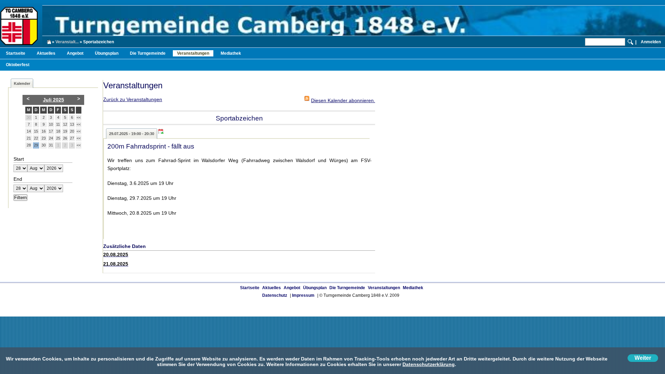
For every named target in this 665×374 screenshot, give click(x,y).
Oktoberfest (17, 64)
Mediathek (231, 53)
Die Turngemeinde (148, 53)
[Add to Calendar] (162, 131)
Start (19, 159)
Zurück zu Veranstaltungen (132, 99)
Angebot (75, 53)
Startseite (15, 53)
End (18, 179)
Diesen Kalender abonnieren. (343, 100)
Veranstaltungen (193, 53)
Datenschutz (274, 295)
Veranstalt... (67, 42)
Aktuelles (46, 53)
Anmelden (651, 42)
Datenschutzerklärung (428, 364)
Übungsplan (106, 53)
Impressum (303, 295)
